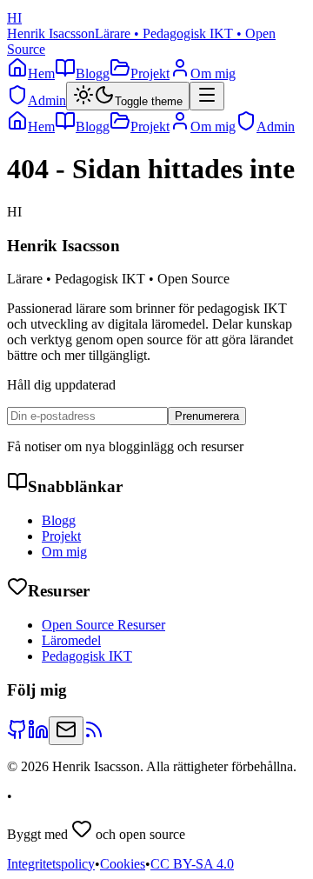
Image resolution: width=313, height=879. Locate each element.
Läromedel (71, 640)
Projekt (61, 536)
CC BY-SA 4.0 (192, 863)
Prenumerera (207, 416)
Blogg (59, 520)
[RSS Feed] (93, 735)
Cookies (122, 863)
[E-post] (66, 730)
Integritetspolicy (51, 863)
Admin (47, 100)
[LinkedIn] (38, 735)
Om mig (64, 551)
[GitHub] (17, 735)
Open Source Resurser (103, 624)
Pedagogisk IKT (87, 656)
